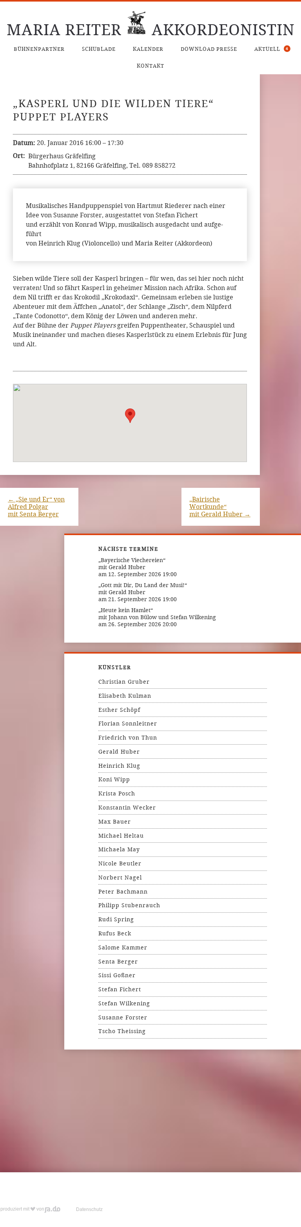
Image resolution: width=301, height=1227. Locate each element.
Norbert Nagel (120, 877)
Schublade (99, 49)
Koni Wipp (114, 779)
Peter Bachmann (123, 891)
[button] (130, 415)
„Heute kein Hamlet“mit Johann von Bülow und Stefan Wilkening (157, 614)
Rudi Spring (116, 919)
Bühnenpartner (39, 49)
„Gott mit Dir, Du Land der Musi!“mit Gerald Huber (142, 589)
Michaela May (119, 849)
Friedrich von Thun (127, 737)
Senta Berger (118, 961)
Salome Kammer (122, 947)
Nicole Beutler (119, 863)
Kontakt (150, 66)
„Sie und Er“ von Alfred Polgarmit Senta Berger (36, 507)
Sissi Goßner (117, 975)
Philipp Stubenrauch (129, 905)
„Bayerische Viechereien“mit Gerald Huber (131, 564)
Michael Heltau (121, 835)
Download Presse (209, 49)
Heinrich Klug (119, 765)
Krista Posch (116, 793)
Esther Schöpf (119, 709)
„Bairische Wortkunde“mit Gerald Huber (219, 507)
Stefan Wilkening (124, 1003)
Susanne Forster (122, 1017)
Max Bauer (114, 821)
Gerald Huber (119, 751)
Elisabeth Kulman (124, 695)
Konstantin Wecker (127, 807)
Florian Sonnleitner (127, 723)
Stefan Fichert (119, 989)
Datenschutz (89, 1209)
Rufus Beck (114, 933)
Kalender (148, 49)
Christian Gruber (124, 681)
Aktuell (271, 49)
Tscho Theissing (122, 1031)
